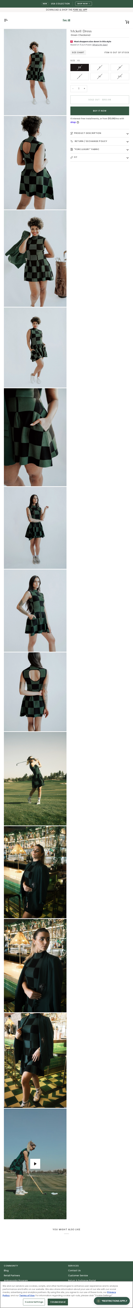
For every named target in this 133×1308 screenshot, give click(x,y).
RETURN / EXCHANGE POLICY (90, 141)
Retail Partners (12, 1275)
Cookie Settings (34, 1301)
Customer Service (78, 1275)
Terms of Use (27, 1295)
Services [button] (73, 1265)
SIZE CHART (78, 52)
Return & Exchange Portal (82, 1280)
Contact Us (74, 1270)
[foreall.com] (66, 20)
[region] (66, 1294)
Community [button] (11, 1265)
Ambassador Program (16, 1280)
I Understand (57, 1301)
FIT (75, 157)
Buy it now (99, 110)
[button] (112, 1301)
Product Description (87, 133)
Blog (6, 1270)
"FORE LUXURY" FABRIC (87, 149)
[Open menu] (9, 20)
